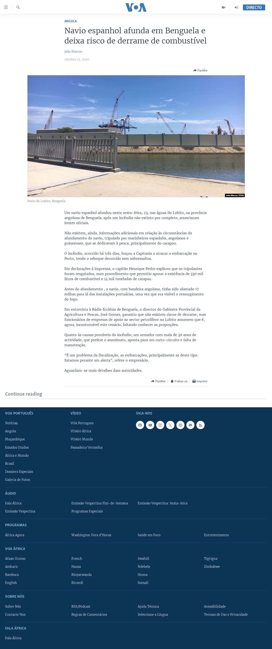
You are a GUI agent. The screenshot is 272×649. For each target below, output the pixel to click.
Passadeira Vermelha (86, 447)
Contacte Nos (15, 614)
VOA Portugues (82, 423)
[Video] (223, 7)
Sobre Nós (13, 606)
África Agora (14, 535)
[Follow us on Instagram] (160, 425)
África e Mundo (17, 455)
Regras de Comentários (89, 614)
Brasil (9, 463)
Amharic (11, 567)
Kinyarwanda (81, 575)
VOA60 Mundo (82, 439)
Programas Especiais (87, 511)
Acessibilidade (215, 606)
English (11, 583)
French (76, 559)
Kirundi (77, 583)
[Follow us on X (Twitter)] (170, 425)
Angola (70, 21)
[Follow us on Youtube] (150, 425)
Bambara (12, 575)
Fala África (13, 503)
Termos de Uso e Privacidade (226, 614)
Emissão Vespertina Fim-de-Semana (99, 503)
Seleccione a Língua (153, 614)
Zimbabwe (212, 567)
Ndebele (144, 567)
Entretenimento (216, 535)
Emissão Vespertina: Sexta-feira (162, 503)
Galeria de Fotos (17, 480)
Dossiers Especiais (19, 471)
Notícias (11, 423)
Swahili (143, 559)
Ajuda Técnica (148, 606)
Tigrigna (210, 559)
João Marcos (73, 51)
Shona (142, 575)
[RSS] (200, 425)
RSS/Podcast (80, 606)
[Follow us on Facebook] (140, 425)
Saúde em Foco (149, 535)
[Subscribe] (190, 425)
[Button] (200, 70)
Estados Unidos (17, 447)
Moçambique (15, 439)
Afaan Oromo (15, 559)
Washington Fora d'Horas (91, 535)
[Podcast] (180, 425)
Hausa (76, 567)
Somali (143, 583)
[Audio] (236, 7)
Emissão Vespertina (20, 511)
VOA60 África (81, 431)
